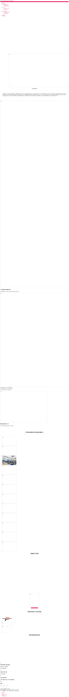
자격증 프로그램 (7, 12)
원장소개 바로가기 (35, 607)
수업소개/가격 (6, 8)
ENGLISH (4, 15)
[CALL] (2, 693)
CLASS (3, 7)
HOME (3, 3)
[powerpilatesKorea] (6, 0)
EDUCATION (4, 11)
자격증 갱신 (6, 13)
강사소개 (5, 9)
